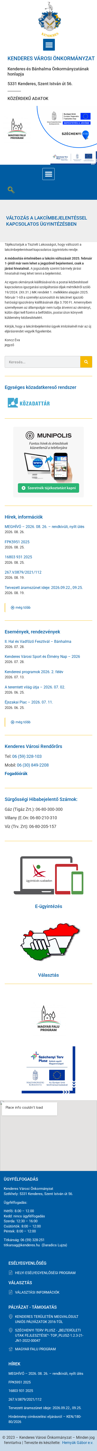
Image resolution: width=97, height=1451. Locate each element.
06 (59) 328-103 (27, 756)
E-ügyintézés (48, 906)
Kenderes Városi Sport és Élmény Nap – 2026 (42, 656)
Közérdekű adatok (28, 98)
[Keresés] (86, 362)
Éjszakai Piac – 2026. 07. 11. (29, 702)
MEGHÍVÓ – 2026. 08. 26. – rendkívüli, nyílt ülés (44, 526)
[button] (49, 45)
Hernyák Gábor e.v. (77, 1442)
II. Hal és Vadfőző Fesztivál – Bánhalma (38, 641)
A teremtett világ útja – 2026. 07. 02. (35, 687)
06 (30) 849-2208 (33, 765)
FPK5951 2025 (17, 542)
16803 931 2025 (18, 557)
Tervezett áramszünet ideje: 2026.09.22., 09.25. (44, 587)
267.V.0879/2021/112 (23, 572)
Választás (48, 975)
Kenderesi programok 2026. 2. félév (34, 672)
